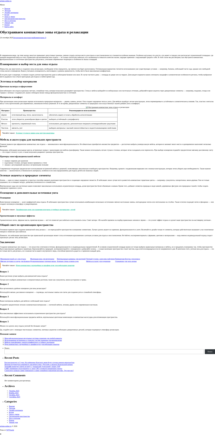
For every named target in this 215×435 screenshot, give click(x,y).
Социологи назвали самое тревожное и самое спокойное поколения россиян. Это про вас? (39, 371)
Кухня (6, 15)
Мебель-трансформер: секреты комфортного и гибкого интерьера (29, 342)
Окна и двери (9, 17)
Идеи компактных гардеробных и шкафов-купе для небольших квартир (31, 344)
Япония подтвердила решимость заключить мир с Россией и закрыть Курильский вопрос (38, 364)
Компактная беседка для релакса (127, 259)
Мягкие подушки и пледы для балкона (15, 261)
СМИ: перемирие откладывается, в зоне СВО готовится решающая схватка (33, 369)
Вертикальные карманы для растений (71, 259)
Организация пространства (14, 19)
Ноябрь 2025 (14, 393)
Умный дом (8, 23)
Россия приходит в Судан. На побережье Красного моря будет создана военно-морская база (39, 362)
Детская (7, 11)
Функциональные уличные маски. (43, 261)
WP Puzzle (10, 430)
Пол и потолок (10, 21)
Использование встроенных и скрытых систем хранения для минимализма (33, 340)
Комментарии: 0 (40, 38)
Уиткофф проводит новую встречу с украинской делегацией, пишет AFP (32, 367)
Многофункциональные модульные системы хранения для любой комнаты (33, 338)
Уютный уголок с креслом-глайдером (100, 259)
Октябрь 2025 (14, 395)
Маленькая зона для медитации (42, 259)
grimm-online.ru (5, 1)
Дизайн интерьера (11, 13)
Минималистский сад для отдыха (13, 259)
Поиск (6, 348)
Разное (7, 25)
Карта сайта (9, 27)
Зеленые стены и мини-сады (68, 261)
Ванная (7, 9)
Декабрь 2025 (14, 391)
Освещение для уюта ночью (126, 261)
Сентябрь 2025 (14, 397)
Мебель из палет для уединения (98, 261)
